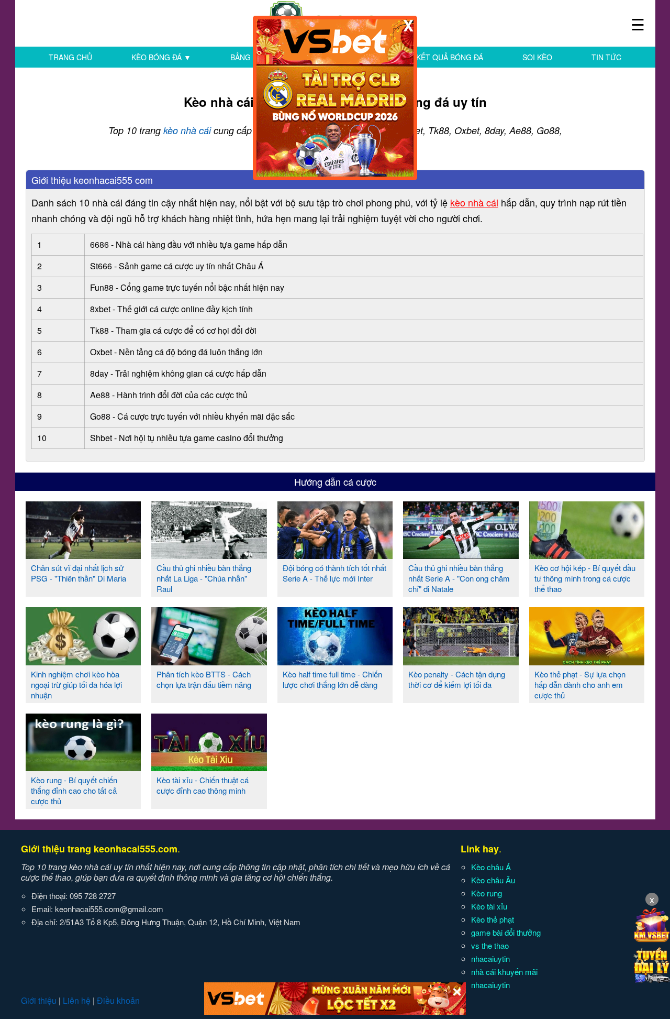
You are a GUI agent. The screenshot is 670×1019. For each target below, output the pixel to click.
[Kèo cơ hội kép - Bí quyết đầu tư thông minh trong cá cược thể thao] (587, 555)
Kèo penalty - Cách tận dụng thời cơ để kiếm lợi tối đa (456, 679)
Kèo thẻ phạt (492, 919)
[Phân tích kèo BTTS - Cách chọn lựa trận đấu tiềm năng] (209, 661)
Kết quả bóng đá (449, 57)
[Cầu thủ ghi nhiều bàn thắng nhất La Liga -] (209, 555)
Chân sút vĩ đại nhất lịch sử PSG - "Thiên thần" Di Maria (78, 573)
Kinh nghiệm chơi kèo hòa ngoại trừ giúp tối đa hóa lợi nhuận (76, 684)
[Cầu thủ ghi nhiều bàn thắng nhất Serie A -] (461, 555)
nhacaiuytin (490, 958)
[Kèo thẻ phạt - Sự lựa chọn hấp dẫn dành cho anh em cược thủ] (587, 661)
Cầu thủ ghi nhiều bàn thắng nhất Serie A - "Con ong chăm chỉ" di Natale (459, 578)
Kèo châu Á (491, 866)
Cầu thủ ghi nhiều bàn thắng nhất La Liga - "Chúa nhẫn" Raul (204, 578)
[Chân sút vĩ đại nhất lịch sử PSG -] (83, 555)
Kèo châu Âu (493, 879)
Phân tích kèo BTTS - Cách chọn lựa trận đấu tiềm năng (204, 679)
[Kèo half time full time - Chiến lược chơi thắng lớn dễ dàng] (335, 661)
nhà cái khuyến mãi (504, 971)
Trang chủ (70, 57)
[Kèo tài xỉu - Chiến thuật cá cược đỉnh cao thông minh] (209, 767)
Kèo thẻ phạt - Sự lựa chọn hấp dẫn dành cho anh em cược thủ (580, 684)
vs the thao (490, 945)
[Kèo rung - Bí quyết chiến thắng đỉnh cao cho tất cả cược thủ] (83, 767)
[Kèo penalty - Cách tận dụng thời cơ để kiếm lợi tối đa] (461, 661)
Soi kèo (537, 57)
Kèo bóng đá (161, 57)
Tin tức (606, 57)
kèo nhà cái (187, 130)
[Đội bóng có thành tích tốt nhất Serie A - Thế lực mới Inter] (335, 555)
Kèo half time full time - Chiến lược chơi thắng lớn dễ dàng (332, 679)
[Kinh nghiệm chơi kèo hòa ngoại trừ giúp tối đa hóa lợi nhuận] (83, 661)
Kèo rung (486, 893)
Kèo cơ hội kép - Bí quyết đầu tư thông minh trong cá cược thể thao (584, 578)
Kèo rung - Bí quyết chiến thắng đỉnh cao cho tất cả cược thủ (74, 790)
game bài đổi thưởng (506, 932)
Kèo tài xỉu (489, 906)
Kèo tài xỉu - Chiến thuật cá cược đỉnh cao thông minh (203, 785)
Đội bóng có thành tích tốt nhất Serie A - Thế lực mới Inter (334, 573)
